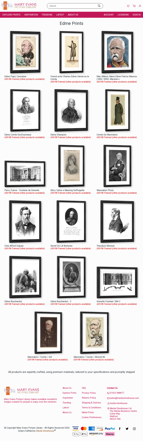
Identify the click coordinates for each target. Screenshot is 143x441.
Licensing (123, 14)
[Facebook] (120, 430)
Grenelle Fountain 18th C (108, 301)
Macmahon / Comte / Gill (40, 357)
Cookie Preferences (92, 417)
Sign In (136, 14)
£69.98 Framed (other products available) (24, 79)
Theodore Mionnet (106, 246)
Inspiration (31, 14)
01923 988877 (117, 393)
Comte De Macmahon (107, 134)
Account (109, 14)
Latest (60, 14)
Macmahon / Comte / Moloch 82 (89, 357)
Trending (47, 14)
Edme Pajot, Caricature (15, 76)
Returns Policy (89, 397)
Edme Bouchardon (13, 301)
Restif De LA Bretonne (61, 246)
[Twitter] (127, 430)
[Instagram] (134, 430)
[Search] (99, 6)
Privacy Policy (89, 393)
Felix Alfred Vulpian (13, 246)
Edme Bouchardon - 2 (61, 301)
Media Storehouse (45, 431)
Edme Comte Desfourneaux (17, 134)
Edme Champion (58, 134)
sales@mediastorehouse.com (124, 398)
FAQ (84, 388)
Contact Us (112, 388)
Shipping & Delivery (91, 402)
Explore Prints (11, 14)
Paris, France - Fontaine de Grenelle (21, 190)
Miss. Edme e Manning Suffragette (67, 190)
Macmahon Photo (105, 190)
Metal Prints (88, 412)
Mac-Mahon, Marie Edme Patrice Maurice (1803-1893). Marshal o (117, 77)
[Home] (18, 9)
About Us (73, 14)
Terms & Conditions (91, 407)
